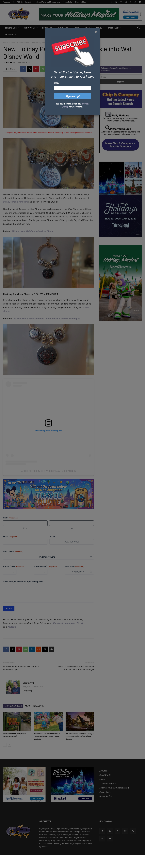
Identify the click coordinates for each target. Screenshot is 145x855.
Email (56, 83)
